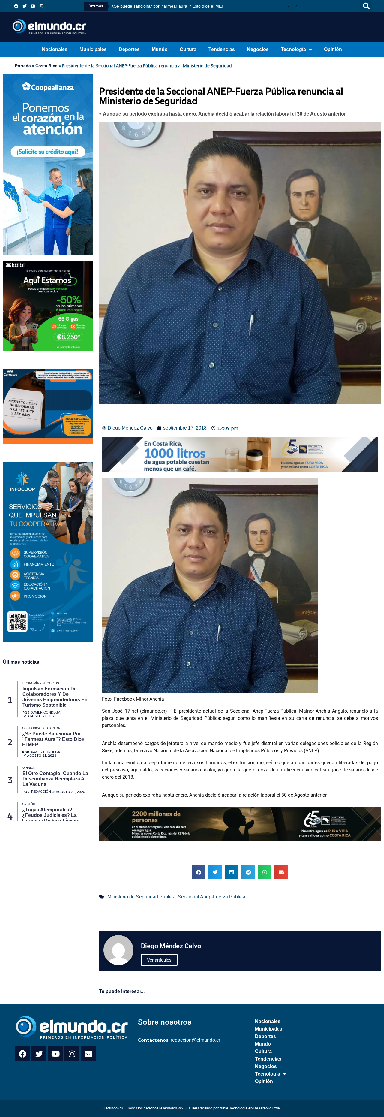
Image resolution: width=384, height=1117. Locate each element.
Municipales (93, 49)
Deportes (129, 49)
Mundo (160, 49)
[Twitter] (24, 6)
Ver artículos (159, 959)
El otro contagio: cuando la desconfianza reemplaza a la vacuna (172, 6)
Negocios (258, 49)
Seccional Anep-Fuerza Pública (211, 896)
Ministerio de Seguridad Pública (141, 896)
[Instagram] (41, 6)
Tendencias (221, 49)
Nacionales (55, 49)
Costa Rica (46, 65)
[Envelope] (88, 1053)
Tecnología (293, 49)
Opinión (333, 49)
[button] (366, 6)
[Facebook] (16, 6)
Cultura (188, 49)
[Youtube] (33, 6)
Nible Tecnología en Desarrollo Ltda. (250, 1108)
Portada (23, 65)
